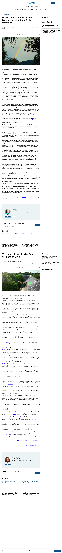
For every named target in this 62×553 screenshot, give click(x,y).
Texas (20, 408)
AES (32, 119)
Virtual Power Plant (6, 251)
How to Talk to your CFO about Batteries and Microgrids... (28, 440)
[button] (3, 3)
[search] (5, 3)
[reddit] (22, 34)
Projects (17, 9)
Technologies (23, 9)
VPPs (17, 300)
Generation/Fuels (30, 9)
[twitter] (21, 34)
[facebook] (17, 34)
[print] (39, 34)
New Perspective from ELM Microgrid (32, 445)
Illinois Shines (8, 434)
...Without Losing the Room (34, 442)
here (13, 194)
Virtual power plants (6, 342)
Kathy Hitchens (5, 263)
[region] (31, 551)
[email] (24, 34)
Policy (37, 9)
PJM (15, 414)
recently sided (8, 387)
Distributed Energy (5, 14)
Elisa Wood (4, 30)
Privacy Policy (31, 550)
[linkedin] (19, 34)
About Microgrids (43, 9)
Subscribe (24, 197)
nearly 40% (18, 416)
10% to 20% (10, 384)
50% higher (34, 419)
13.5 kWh (27, 322)
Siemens (9, 99)
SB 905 (3, 363)
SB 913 (3, 349)
